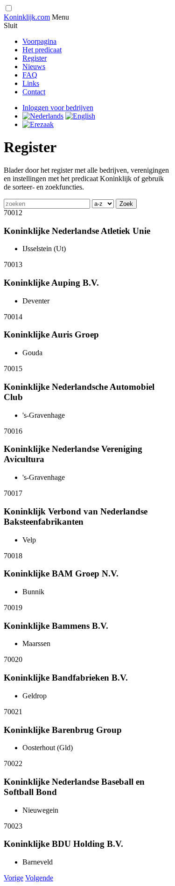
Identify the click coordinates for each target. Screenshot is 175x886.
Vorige (13, 878)
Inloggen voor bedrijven (57, 108)
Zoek (126, 203)
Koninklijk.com (27, 17)
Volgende (39, 878)
